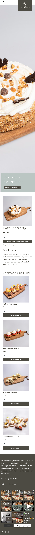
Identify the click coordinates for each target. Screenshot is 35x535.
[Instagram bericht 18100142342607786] (6, 506)
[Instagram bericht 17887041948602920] (29, 495)
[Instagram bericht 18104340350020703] (6, 517)
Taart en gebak (13, 245)
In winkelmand (16, 315)
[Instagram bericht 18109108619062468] (6, 495)
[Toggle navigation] (3, 2)
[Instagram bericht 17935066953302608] (29, 506)
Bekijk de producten (12, 188)
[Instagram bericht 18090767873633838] (17, 506)
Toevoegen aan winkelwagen (17, 242)
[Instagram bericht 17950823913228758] (17, 495)
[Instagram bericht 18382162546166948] (17, 517)
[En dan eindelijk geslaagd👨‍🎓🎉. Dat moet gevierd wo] (29, 517)
